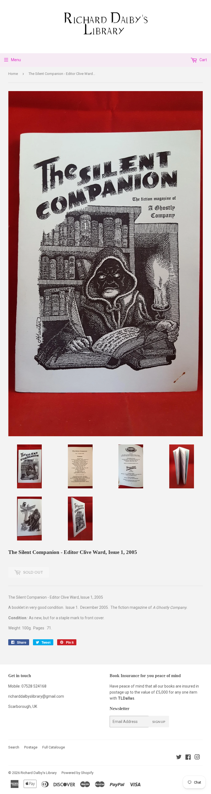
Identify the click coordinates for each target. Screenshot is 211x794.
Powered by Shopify (77, 773)
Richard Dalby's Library (39, 773)
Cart (203, 60)
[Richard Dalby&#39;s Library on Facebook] (188, 758)
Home (13, 74)
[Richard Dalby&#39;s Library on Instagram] (197, 758)
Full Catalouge (53, 747)
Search (13, 747)
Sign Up (158, 722)
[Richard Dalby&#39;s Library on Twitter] (179, 758)
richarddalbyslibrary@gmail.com (36, 696)
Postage (30, 747)
